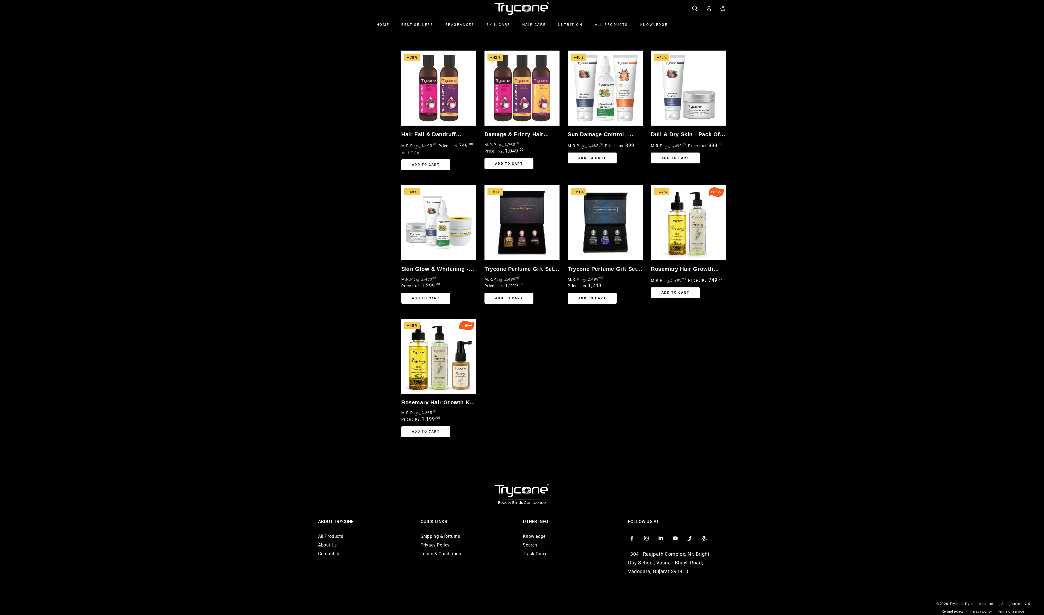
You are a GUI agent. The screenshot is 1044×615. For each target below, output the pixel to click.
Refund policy (953, 611)
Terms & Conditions (441, 553)
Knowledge (534, 536)
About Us (327, 545)
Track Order (535, 553)
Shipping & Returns (440, 536)
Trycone (956, 604)
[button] (695, 8)
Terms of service (1011, 611)
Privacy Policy (435, 545)
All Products (330, 536)
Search (530, 545)
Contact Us (329, 553)
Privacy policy (981, 611)
